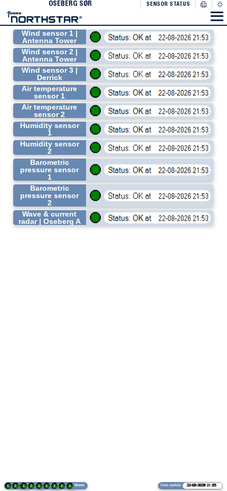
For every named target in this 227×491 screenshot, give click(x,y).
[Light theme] (219, 5)
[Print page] (203, 4)
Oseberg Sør (70, 4)
